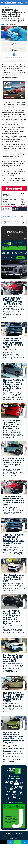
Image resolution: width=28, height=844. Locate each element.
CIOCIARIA (5, 7)
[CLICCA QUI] (14, 233)
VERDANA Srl (9, 833)
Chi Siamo (7, 836)
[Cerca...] (26, 3)
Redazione (5, 24)
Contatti (14, 836)
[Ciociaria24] (14, 2)
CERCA (20, 258)
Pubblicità (21, 836)
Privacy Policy (14, 838)
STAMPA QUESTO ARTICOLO (14, 216)
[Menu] (2, 3)
